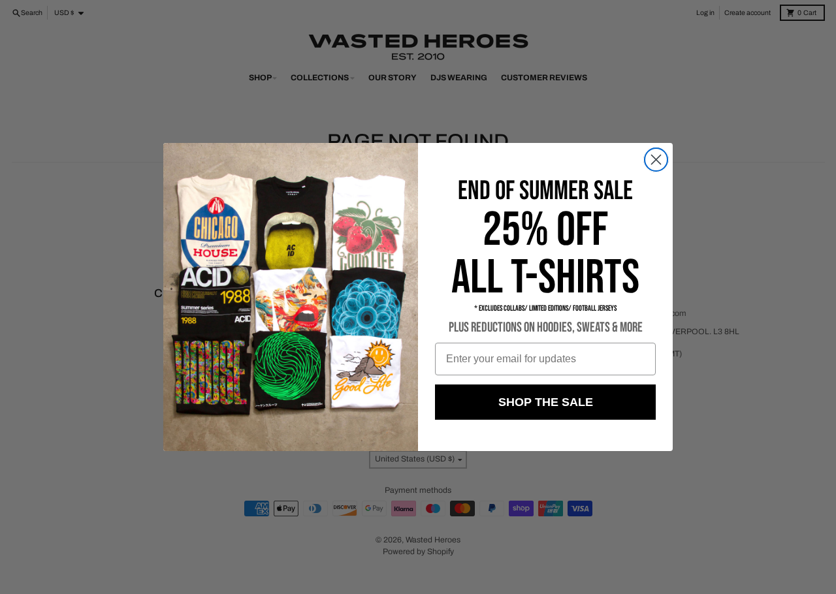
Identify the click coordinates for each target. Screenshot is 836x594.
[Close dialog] (656, 159)
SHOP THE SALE (545, 402)
